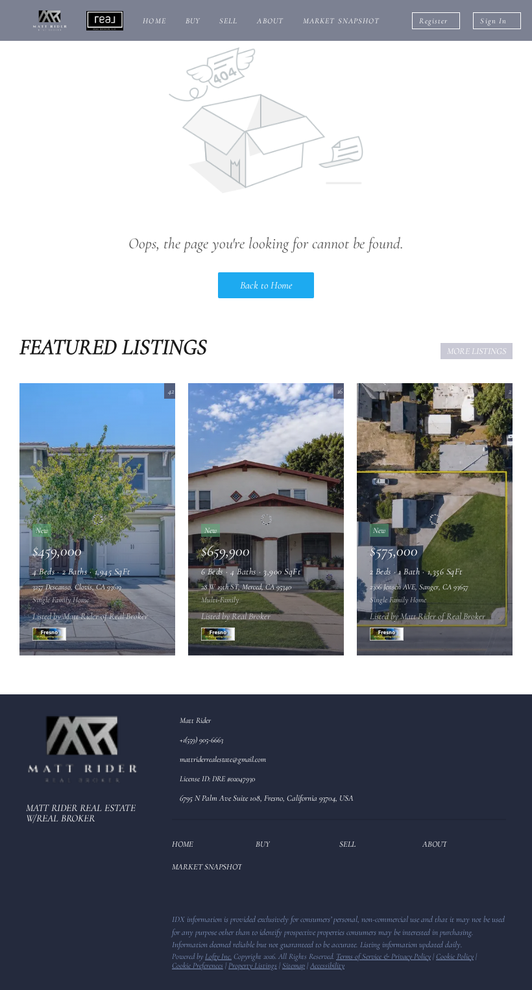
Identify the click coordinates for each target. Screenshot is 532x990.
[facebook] (35, 923)
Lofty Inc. (218, 956)
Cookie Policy (455, 956)
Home (154, 20)
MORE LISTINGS (476, 351)
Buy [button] (193, 20)
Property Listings (252, 965)
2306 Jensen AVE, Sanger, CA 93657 (419, 586)
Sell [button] (228, 20)
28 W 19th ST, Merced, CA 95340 (246, 586)
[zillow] (61, 923)
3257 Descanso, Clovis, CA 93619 (76, 586)
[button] (186, 847)
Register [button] (433, 20)
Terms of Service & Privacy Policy (383, 956)
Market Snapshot (341, 20)
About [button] (270, 20)
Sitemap (293, 965)
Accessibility (327, 965)
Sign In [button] (493, 20)
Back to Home (266, 285)
